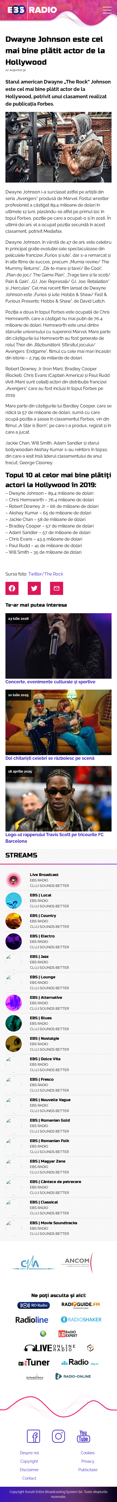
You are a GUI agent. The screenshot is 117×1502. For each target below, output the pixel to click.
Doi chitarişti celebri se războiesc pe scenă (51, 758)
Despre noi (29, 1453)
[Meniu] (107, 10)
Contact (29, 1478)
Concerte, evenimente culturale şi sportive (50, 681)
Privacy (87, 1461)
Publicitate (87, 1470)
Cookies (88, 1453)
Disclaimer (29, 1470)
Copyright (29, 1461)
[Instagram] (58, 1436)
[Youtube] (83, 1436)
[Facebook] (33, 1436)
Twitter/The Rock (45, 574)
